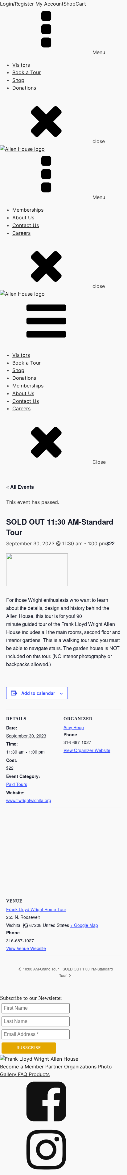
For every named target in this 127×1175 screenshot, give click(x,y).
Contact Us (25, 225)
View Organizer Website (86, 750)
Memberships (27, 210)
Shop (69, 4)
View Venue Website (26, 948)
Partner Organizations (70, 1066)
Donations (24, 88)
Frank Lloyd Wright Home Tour (36, 909)
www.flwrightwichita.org (28, 800)
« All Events (20, 486)
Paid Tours (16, 784)
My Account (48, 4)
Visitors (21, 65)
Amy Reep (73, 727)
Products (38, 1074)
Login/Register (17, 4)
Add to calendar (38, 693)
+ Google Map (84, 925)
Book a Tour (26, 72)
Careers (21, 233)
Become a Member (22, 1066)
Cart (81, 4)
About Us (23, 217)
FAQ (21, 1074)
